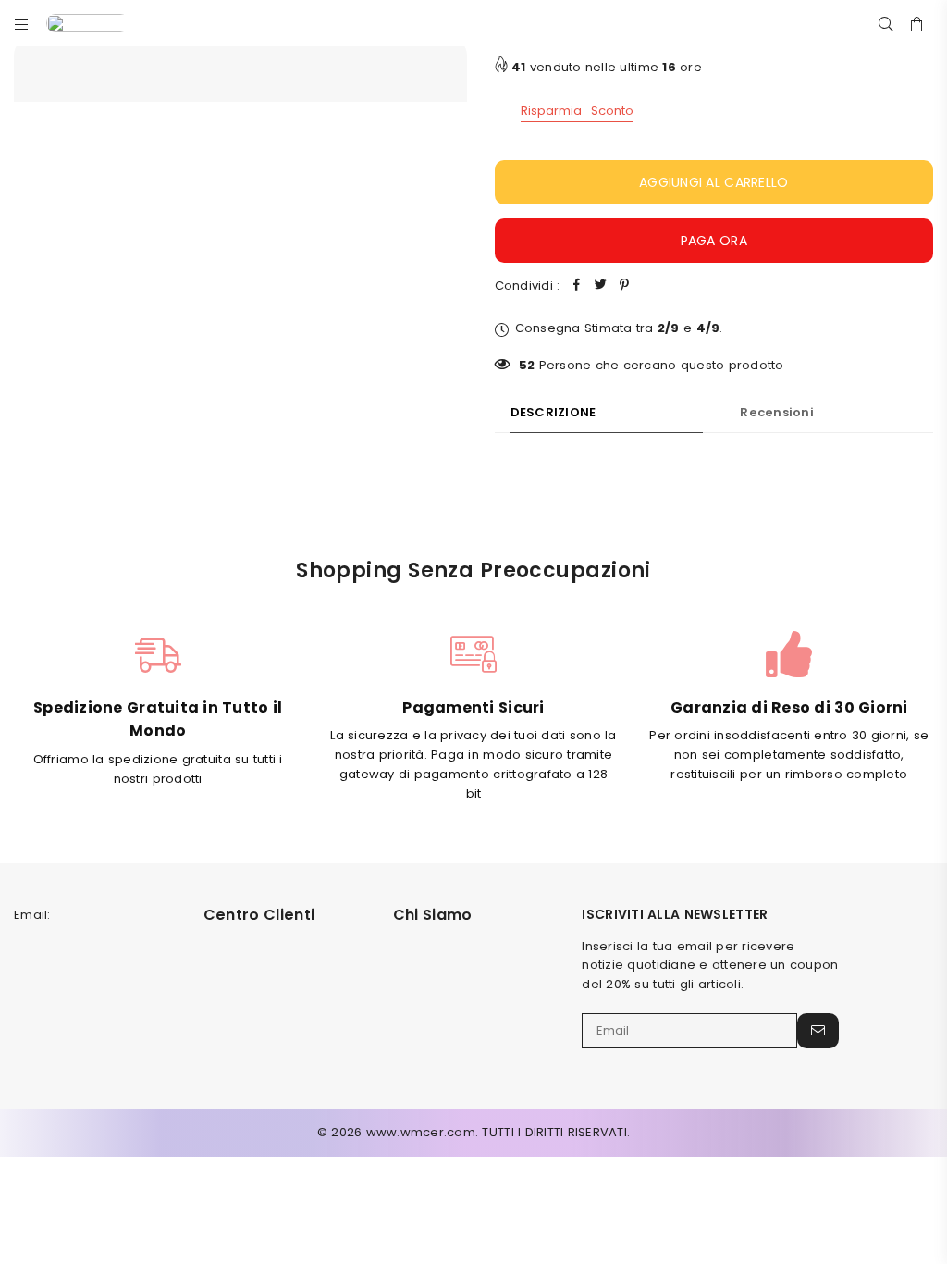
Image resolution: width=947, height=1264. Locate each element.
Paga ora (714, 240)
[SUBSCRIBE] (818, 1030)
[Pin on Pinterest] (624, 286)
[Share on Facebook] (576, 286)
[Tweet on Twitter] (600, 286)
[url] (101, 23)
